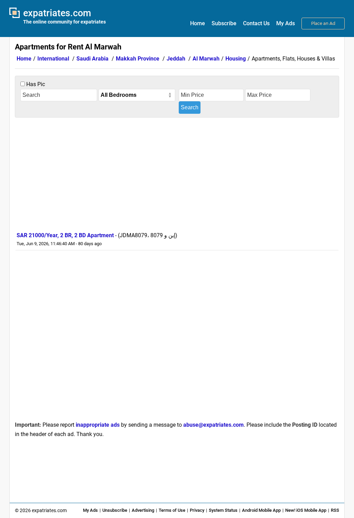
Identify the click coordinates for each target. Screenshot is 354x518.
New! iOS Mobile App (305, 510)
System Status (223, 510)
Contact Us (256, 23)
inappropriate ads (98, 425)
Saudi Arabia (92, 58)
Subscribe (224, 23)
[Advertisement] (177, 172)
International (53, 58)
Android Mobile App (261, 510)
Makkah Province (137, 58)
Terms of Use (172, 510)
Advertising (143, 510)
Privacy (197, 510)
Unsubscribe (114, 510)
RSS (335, 510)
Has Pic (35, 84)
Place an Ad (323, 23)
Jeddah (176, 58)
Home (197, 23)
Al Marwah (206, 58)
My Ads (285, 23)
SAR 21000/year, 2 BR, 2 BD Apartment (65, 235)
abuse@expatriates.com (213, 425)
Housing (235, 58)
